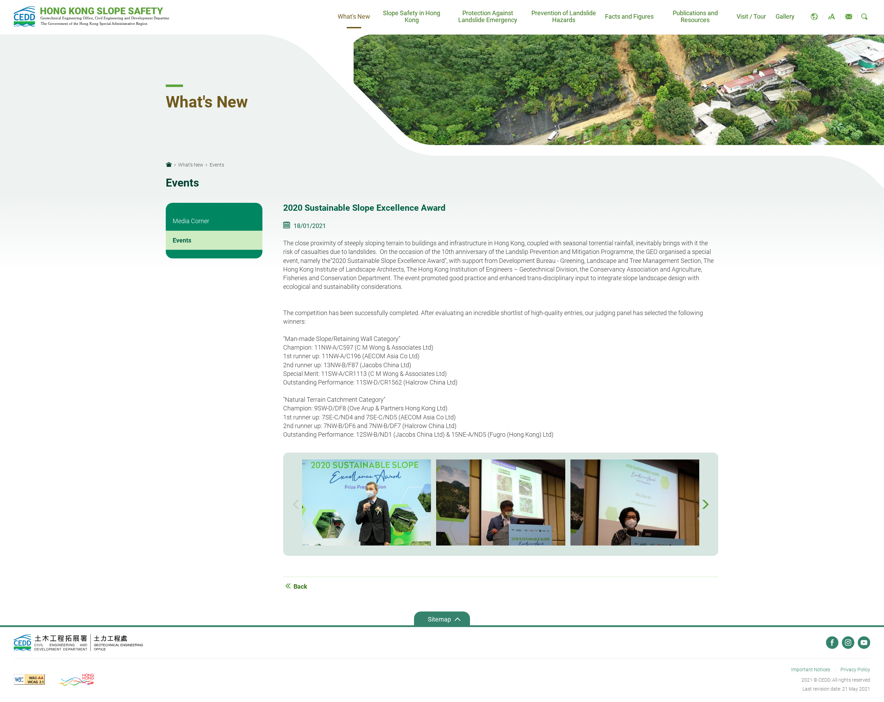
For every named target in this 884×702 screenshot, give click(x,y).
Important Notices (810, 669)
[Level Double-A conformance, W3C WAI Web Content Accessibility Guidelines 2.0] (34, 679)
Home (169, 164)
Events (182, 240)
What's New (190, 165)
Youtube (864, 642)
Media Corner (191, 221)
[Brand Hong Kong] (77, 679)
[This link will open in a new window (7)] (78, 642)
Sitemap (439, 619)
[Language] (814, 16)
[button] (297, 504)
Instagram (848, 642)
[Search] (864, 16)
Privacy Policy (855, 669)
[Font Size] (831, 16)
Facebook (832, 642)
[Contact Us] (849, 16)
